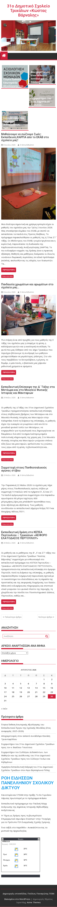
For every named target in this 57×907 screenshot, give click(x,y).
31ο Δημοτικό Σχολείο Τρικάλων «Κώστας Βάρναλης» (28, 10)
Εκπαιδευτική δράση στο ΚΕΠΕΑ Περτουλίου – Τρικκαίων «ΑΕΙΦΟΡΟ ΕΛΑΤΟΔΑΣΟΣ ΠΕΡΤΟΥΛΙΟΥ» (24, 535)
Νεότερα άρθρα (45, 617)
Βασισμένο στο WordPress (17, 899)
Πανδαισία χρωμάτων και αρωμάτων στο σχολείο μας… (27, 286)
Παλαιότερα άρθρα (13, 617)
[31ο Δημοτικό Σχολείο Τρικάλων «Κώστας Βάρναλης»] (4, 55)
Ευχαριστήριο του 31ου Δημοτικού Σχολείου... (41, 101)
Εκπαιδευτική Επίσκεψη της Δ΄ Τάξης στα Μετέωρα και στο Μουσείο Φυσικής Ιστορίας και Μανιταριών (28, 390)
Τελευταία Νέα (7, 276)
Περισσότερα (9, 270)
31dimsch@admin (27, 145)
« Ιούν (4, 708)
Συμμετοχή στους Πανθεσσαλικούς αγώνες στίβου (24, 469)
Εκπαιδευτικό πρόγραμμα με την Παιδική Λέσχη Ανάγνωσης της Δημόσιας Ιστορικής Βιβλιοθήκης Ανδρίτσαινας (24, 806)
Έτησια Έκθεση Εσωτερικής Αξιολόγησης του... (14, 82)
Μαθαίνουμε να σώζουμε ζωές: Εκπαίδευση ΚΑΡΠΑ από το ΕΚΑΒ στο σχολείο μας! (25, 137)
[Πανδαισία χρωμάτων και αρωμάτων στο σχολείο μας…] (28, 315)
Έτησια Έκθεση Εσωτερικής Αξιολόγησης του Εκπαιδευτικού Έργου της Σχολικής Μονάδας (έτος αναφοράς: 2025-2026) (26, 727)
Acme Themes (34, 902)
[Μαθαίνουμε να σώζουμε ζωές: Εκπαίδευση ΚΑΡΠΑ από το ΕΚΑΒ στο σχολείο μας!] (28, 184)
